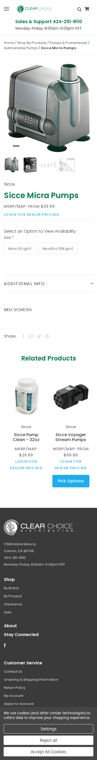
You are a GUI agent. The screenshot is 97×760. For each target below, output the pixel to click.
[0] (87, 9)
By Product (13, 596)
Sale (7, 612)
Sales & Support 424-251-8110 (48, 21)
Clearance (13, 604)
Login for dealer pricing (31, 214)
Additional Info (24, 284)
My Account (13, 695)
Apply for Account (19, 703)
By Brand (11, 588)
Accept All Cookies (48, 752)
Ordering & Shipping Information (31, 679)
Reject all (48, 740)
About (10, 626)
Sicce (9, 184)
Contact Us (13, 671)
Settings (49, 729)
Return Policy (14, 687)
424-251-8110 (15, 557)
